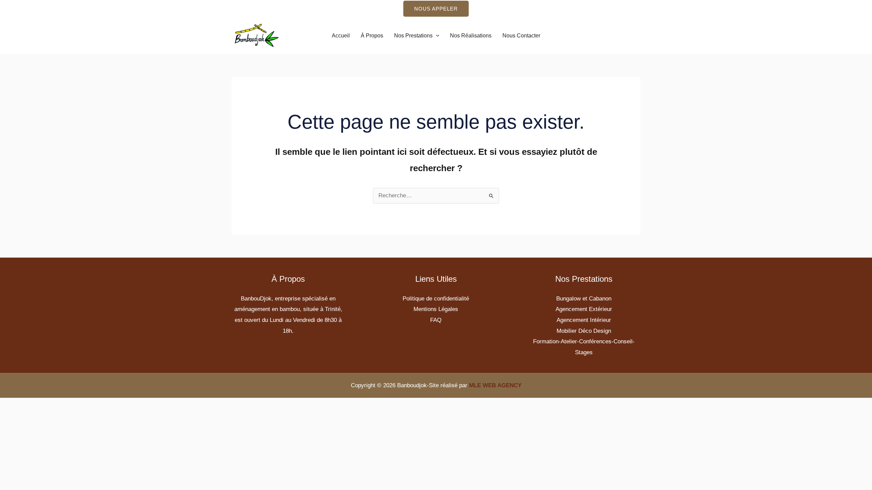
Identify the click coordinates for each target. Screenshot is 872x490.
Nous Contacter (521, 35)
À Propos (372, 35)
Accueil (341, 35)
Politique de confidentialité (436, 298)
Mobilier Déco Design (584, 331)
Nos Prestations (413, 35)
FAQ (435, 320)
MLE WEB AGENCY (495, 385)
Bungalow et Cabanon (583, 298)
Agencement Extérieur (584, 309)
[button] (436, 9)
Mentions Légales (436, 309)
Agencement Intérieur (584, 320)
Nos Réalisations (471, 35)
